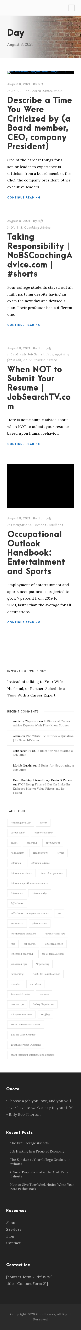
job (59, 913)
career (43, 822)
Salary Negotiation (43, 1004)
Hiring (60, 852)
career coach (18, 832)
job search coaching (22, 953)
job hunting (17, 923)
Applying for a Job (21, 822)
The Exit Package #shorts (29, 1143)
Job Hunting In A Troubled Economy (37, 1151)
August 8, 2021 (18, 84)
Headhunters (40, 852)
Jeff (40, 84)
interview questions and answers (29, 883)
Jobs (13, 943)
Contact (13, 1242)
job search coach (54, 943)
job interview (39, 923)
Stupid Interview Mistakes (25, 1024)
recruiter (16, 984)
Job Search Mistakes (53, 953)
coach (14, 842)
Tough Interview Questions (26, 1044)
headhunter (17, 852)
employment (53, 842)
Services (13, 1229)
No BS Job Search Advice (46, 973)
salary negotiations (21, 1014)
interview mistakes (21, 873)
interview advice (40, 862)
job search (30, 943)
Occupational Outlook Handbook (37, 525)
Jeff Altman (17, 903)
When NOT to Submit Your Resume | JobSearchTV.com (39, 388)
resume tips (17, 1004)
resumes (44, 994)
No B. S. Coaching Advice (31, 227)
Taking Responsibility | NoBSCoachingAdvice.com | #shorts (39, 256)
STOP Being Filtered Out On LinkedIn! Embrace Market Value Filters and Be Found (41, 789)
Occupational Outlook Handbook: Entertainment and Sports (36, 553)
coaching (32, 842)
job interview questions (23, 933)
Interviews (17, 893)
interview (16, 862)
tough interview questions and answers (32, 1054)
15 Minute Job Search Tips (32, 354)
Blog (10, 1236)
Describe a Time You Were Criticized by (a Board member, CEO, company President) (39, 123)
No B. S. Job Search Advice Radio (37, 91)
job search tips (19, 963)
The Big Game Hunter (23, 1034)
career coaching (43, 832)
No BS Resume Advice (40, 360)
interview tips (39, 893)
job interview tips (55, 933)
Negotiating (42, 963)
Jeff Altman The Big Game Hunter (30, 913)
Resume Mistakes (20, 994)
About (11, 1222)
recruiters (35, 984)
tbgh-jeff (45, 348)
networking (17, 973)
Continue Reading (23, 197)
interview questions (52, 873)
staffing (45, 1014)
